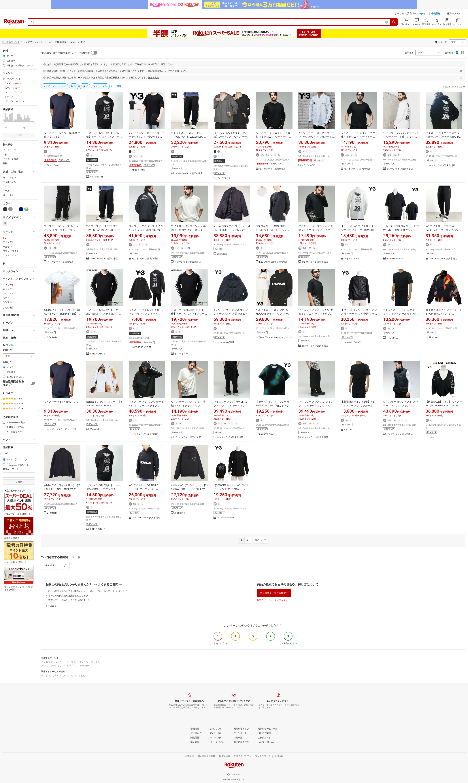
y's (65, 565)
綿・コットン (9, 177)
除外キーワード (10, 469)
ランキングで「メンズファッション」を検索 (63, 675)
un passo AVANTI (352, 258)
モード (6, 297)
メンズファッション (51, 662)
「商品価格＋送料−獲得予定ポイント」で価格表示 (65, 52)
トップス (71, 662)
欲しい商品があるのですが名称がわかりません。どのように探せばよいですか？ (87, 591)
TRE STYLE (392, 338)
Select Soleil (53, 165)
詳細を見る (153, 77)
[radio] (4, 56)
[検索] (394, 22)
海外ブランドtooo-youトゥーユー (275, 337)
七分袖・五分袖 (10, 159)
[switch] (32, 383)
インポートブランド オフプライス (63, 429)
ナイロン (7, 186)
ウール (6, 190)
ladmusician (50, 565)
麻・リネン (8, 195)
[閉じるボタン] (461, 64)
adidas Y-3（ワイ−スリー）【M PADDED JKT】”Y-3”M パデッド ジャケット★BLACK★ (232, 230)
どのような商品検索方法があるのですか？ (69, 595)
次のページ (260, 540)
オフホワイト (9, 255)
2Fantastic (222, 254)
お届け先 (7, 350)
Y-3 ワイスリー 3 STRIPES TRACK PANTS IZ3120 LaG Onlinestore (187, 136)
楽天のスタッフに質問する (274, 593)
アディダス (8, 242)
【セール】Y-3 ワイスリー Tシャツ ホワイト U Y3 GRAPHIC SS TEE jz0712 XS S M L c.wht (358, 230)
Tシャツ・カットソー (91, 662)
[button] (455, 14)
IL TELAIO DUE (97, 354)
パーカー (84, 665)
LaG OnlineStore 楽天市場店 (188, 173)
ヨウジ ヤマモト (11, 251)
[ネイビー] (21, 209)
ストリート (8, 284)
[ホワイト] (16, 209)
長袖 (5, 163)
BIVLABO (348, 430)
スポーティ (8, 293)
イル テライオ (96, 177)
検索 (20, 135)
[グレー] (10, 209)
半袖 (5, 154)
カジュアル (8, 289)
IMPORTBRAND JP (141, 347)
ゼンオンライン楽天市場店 (272, 169)
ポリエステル (9, 182)
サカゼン (7, 246)
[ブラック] (5, 209)
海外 (13, 345)
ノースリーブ (9, 150)
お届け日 (7, 362)
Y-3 (4, 238)
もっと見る (51, 605)
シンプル (7, 302)
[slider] (3, 122)
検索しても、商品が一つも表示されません (69, 600)
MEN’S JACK (138, 170)
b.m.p (431, 437)
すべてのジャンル (11, 42)
